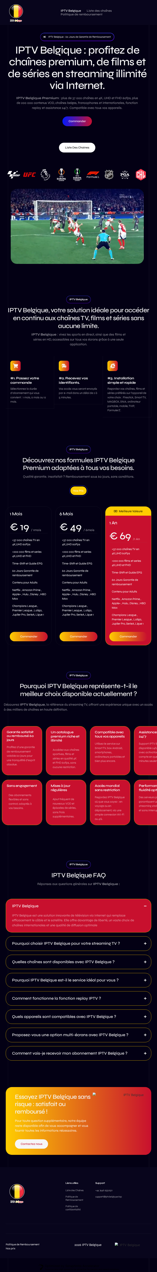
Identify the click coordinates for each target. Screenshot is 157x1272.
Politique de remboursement (81, 14)
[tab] (78, 490)
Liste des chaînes (99, 10)
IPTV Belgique (71, 10)
